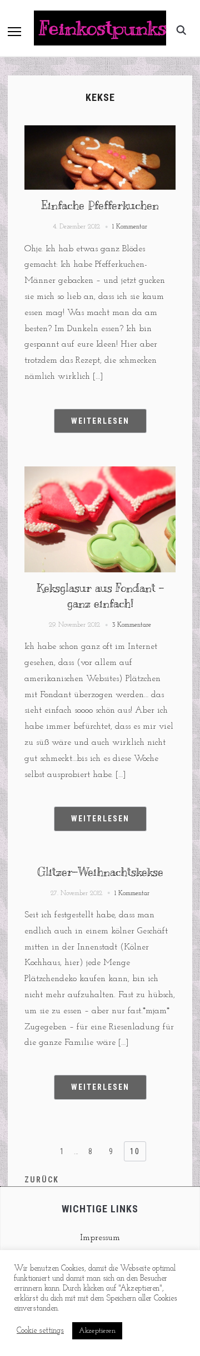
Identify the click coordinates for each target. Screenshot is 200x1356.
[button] (14, 31)
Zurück (41, 1179)
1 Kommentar (129, 227)
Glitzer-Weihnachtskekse (100, 872)
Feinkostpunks (103, 28)
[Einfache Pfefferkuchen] (99, 132)
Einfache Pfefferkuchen (100, 205)
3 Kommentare (131, 625)
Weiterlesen (100, 421)
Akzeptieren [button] (97, 1330)
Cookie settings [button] (40, 1331)
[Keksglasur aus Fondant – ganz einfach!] (99, 473)
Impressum (100, 1237)
